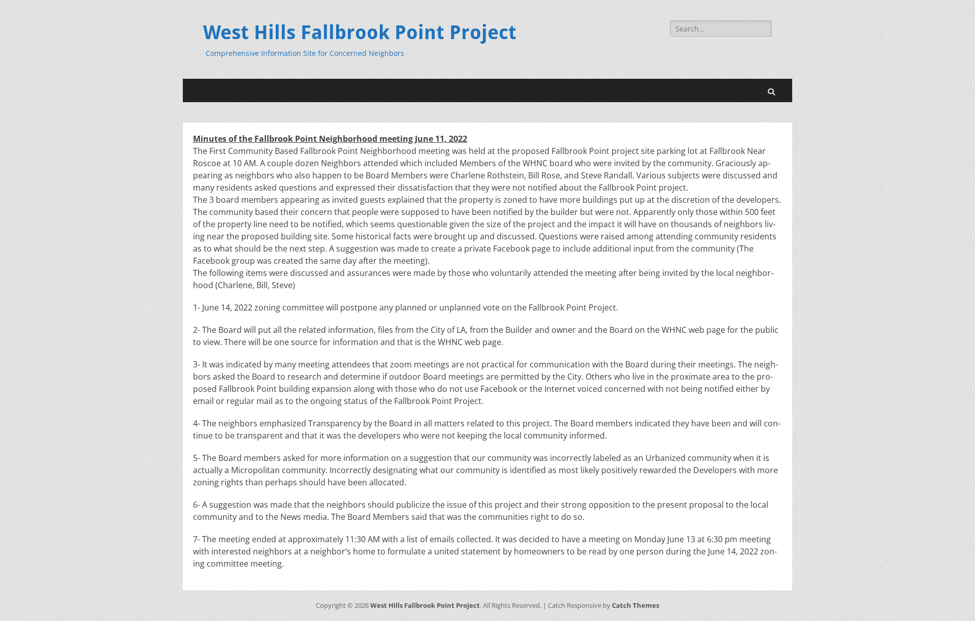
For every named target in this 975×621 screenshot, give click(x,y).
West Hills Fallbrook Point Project (359, 32)
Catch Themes (635, 605)
